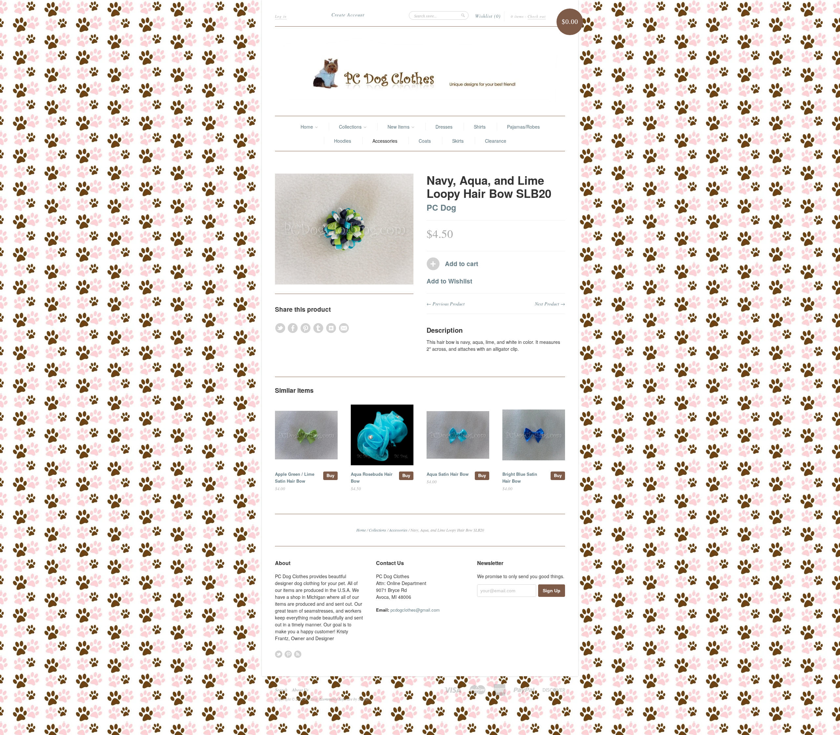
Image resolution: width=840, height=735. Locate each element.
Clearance (495, 140)
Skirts (458, 140)
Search (281, 689)
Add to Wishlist (449, 281)
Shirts (480, 126)
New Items (399, 126)
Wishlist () (488, 16)
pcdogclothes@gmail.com (415, 610)
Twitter (279, 654)
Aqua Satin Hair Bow (448, 474)
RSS (298, 654)
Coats (425, 140)
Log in (281, 16)
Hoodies (342, 140)
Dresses (443, 126)
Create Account (348, 14)
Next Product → (550, 304)
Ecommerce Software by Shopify (344, 699)
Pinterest (288, 654)
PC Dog (441, 207)
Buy (330, 475)
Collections (351, 126)
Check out (537, 16)
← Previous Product (446, 304)
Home (307, 126)
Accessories (384, 140)
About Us (300, 689)
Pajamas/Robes (523, 126)
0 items (517, 16)
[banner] (420, 71)
